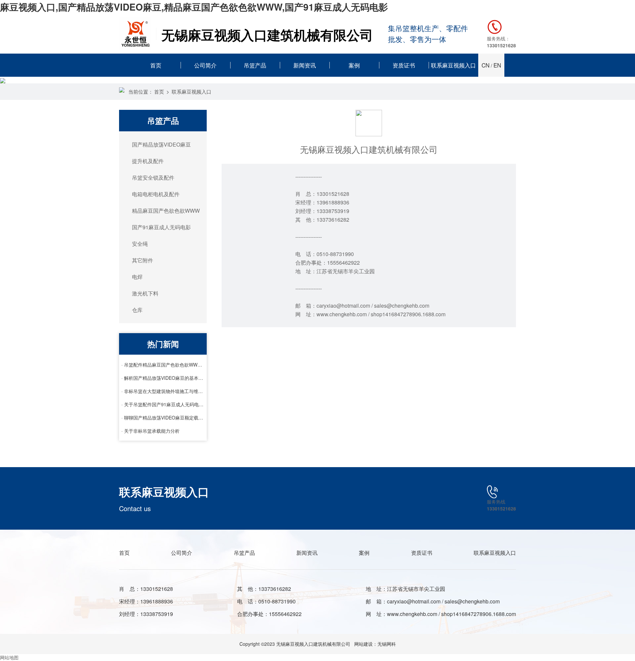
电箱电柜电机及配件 (156, 194)
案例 (354, 65)
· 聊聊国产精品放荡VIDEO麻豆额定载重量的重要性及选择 (163, 417)
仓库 (137, 310)
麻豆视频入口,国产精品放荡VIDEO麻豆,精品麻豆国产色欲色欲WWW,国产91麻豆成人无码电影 (194, 7)
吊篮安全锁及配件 (153, 177)
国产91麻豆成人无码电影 (161, 227)
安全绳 (140, 243)
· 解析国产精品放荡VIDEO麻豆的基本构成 (163, 378)
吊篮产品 (255, 65)
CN (485, 65)
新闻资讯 (304, 65)
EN (497, 65)
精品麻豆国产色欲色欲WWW (166, 210)
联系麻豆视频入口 (453, 65)
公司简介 (205, 65)
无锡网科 (386, 643)
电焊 (137, 277)
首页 (155, 65)
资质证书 (404, 65)
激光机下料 (145, 293)
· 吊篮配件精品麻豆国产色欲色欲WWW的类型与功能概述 (163, 364)
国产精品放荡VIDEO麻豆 (161, 144)
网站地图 (9, 657)
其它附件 (142, 260)
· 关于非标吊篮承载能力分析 (150, 430)
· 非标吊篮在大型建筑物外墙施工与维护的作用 (163, 391)
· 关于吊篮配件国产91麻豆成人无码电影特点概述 (163, 404)
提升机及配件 (148, 161)
